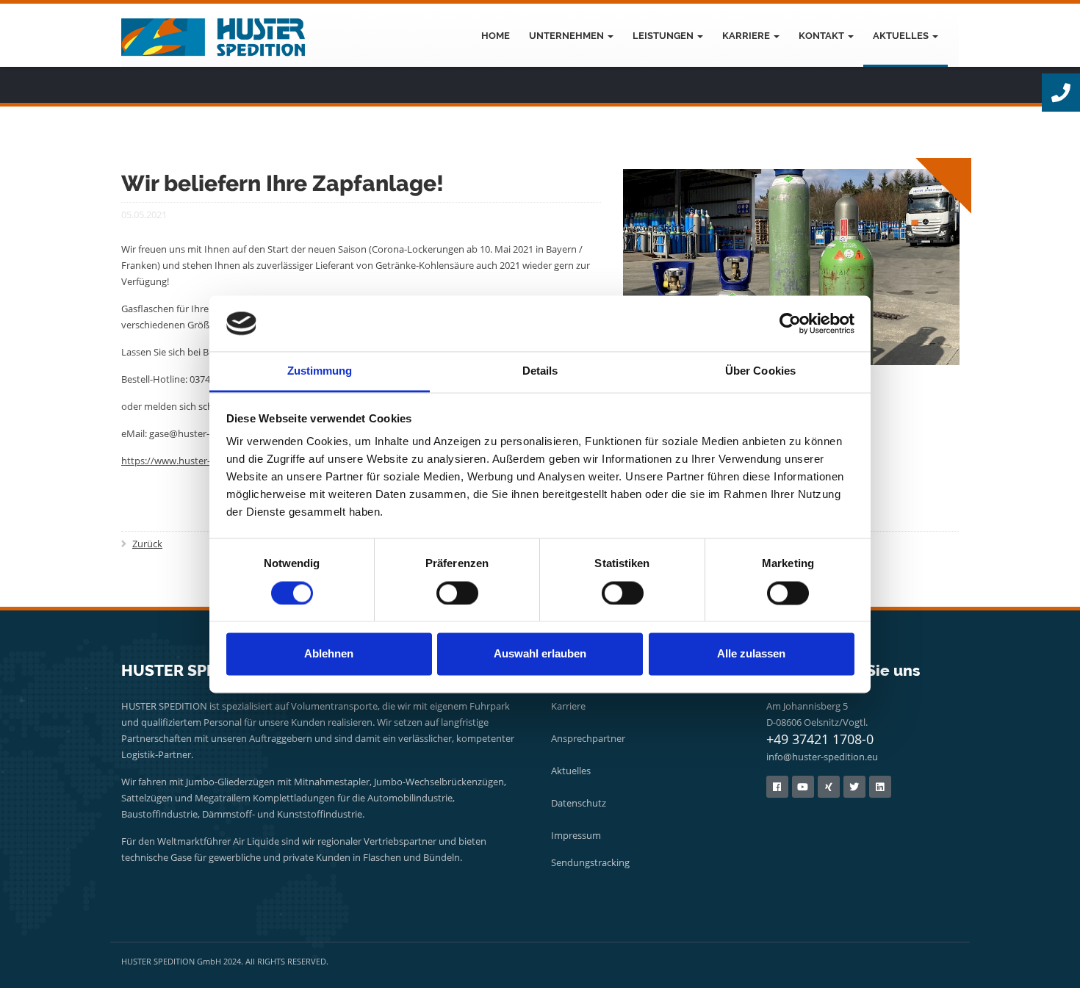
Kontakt (822, 35)
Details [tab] (540, 371)
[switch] (457, 593)
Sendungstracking (590, 862)
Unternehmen (567, 35)
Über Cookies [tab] (760, 371)
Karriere (747, 35)
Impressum (576, 835)
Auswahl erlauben (540, 654)
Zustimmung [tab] (320, 371)
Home (495, 35)
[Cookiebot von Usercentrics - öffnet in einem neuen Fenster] (790, 323)
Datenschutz (578, 802)
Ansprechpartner (588, 738)
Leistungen (664, 35)
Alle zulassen (751, 654)
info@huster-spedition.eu (822, 756)
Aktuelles (902, 35)
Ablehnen (328, 654)
